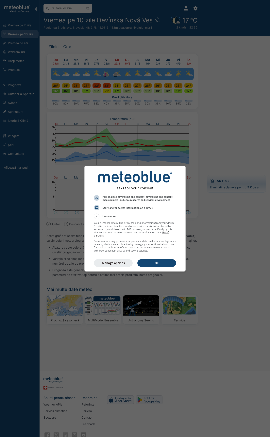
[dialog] (135, 219)
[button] (135, 216)
